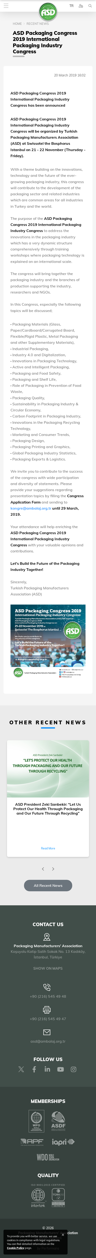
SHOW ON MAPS (48, 968)
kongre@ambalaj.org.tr (31, 508)
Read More (48, 848)
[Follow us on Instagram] (73, 1069)
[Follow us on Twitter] (21, 1069)
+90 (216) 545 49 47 (48, 1018)
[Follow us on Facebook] (34, 1069)
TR (71, 6)
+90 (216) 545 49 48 (48, 996)
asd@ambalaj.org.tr (48, 1041)
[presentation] (43, 869)
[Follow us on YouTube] (60, 1069)
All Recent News (48, 885)
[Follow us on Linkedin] (47, 1069)
